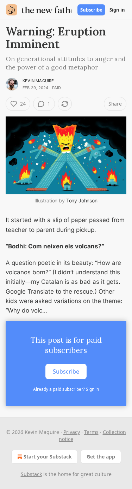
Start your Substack (48, 456)
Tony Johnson (82, 200)
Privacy (71, 432)
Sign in (117, 10)
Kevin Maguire (38, 80)
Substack (31, 474)
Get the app (101, 456)
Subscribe (91, 10)
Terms (91, 432)
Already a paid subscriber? (66, 389)
